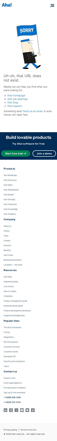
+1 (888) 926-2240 (12, 397)
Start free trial (14, 153)
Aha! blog (12, 102)
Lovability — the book (13, 265)
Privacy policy (10, 430)
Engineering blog (11, 281)
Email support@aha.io (13, 383)
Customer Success (12, 347)
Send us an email (33, 111)
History (7, 231)
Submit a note (9, 378)
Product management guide (15, 301)
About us (7, 226)
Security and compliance (14, 361)
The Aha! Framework (12, 327)
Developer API (10, 356)
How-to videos (10, 291)
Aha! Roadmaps (10, 175)
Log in (6, 366)
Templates (8, 296)
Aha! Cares (8, 255)
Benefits (7, 250)
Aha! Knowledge (10, 209)
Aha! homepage (16, 95)
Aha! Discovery (10, 180)
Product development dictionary (17, 310)
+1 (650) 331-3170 (12, 402)
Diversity (7, 245)
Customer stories (11, 351)
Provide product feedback (15, 388)
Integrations (9, 337)
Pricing (7, 332)
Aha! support (14, 105)
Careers (7, 240)
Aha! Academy (10, 214)
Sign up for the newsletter (14, 392)
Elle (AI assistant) (11, 342)
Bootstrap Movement (12, 260)
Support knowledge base (14, 315)
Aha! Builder (9, 194)
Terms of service (28, 430)
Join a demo (44, 153)
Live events (9, 286)
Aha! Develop (9, 199)
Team (6, 236)
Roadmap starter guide (13, 306)
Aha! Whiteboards (11, 190)
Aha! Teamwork (10, 204)
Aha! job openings (17, 98)
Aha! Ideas (8, 185)
